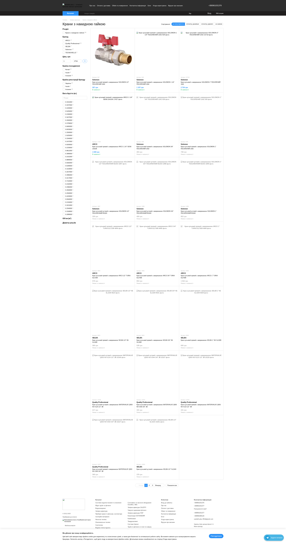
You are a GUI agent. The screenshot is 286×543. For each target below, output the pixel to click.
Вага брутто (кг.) (70, 93)
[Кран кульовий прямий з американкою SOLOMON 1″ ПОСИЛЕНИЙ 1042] (201, 116)
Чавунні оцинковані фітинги (137, 510)
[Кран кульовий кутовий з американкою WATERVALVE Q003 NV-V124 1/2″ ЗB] (112, 374)
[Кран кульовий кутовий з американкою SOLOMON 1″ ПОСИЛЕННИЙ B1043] (201, 181)
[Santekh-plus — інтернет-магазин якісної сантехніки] (74, 504)
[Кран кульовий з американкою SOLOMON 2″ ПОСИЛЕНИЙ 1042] (201, 52)
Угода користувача (159, 5)
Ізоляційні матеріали (102, 517)
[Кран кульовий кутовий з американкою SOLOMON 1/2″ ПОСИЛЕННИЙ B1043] (112, 181)
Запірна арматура (101, 511)
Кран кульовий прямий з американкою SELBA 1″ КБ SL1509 (201, 340)
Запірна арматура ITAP (135, 513)
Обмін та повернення (120, 5)
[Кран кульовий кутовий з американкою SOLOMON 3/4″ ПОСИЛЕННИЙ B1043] (157, 181)
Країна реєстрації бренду (74, 80)
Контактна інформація (138, 5)
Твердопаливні (133, 521)
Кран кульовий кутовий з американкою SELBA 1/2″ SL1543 (156, 469)
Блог (149, 5)
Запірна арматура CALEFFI (137, 507)
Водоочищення (100, 508)
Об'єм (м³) (67, 218)
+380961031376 (215, 5)
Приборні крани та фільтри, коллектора (108, 514)
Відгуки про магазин (175, 5)
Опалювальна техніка (102, 522)
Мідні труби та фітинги (103, 505)
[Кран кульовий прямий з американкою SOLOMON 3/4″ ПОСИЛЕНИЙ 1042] (157, 116)
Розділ (65, 29)
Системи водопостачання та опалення (108, 503)
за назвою (218, 24)
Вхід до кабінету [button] (166, 503)
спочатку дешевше (192, 24)
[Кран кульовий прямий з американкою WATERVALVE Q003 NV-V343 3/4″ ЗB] (112, 439)
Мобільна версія (70, 525)
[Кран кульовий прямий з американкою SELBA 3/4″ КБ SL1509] (157, 310)
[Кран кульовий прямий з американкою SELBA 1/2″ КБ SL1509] (112, 310)
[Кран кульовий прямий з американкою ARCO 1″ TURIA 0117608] (201, 245)
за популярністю (178, 24)
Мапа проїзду (198, 526)
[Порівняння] (197, 13)
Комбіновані (132, 518)
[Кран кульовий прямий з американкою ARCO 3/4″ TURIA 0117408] (157, 245)
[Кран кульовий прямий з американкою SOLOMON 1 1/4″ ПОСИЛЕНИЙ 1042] (157, 52)
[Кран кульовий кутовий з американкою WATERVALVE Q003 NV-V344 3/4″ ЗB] (157, 374)
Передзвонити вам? (200, 509)
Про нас (92, 5)
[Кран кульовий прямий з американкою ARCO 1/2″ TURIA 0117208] (112, 245)
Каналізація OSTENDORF (136, 516)
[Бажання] (201, 13)
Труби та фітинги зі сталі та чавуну (139, 527)
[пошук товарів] (82, 13)
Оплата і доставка (103, 5)
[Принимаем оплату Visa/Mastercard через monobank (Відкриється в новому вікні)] (77, 521)
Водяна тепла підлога (102, 528)
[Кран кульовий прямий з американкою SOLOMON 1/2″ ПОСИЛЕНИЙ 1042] (112, 52)
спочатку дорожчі (207, 24)
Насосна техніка (100, 519)
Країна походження (71, 66)
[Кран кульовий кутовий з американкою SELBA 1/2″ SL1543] (157, 439)
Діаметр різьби (69, 223)
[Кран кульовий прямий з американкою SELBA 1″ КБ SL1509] (201, 310)
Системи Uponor (133, 524)
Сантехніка (99, 525)
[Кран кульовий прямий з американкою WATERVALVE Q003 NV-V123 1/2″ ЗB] (201, 374)
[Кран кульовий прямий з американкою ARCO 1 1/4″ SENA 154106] (112, 116)
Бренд (65, 37)
